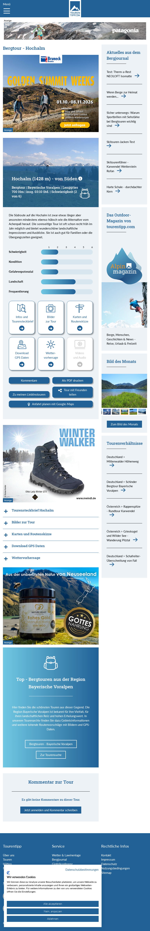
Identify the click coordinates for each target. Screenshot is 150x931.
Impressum (108, 859)
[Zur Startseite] (75, 8)
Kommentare (29, 380)
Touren (7, 859)
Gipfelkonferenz (62, 864)
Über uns (8, 855)
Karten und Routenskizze (79, 319)
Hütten (7, 864)
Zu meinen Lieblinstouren (29, 394)
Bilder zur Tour (51, 319)
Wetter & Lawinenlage (66, 855)
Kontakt (106, 855)
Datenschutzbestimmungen (82, 869)
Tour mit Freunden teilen (75, 392)
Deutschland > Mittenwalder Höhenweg (123, 459)
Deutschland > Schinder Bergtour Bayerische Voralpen (122, 486)
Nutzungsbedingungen (115, 868)
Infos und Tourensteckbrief (22, 319)
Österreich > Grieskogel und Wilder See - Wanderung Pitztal (122, 536)
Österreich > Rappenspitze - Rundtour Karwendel (123, 509)
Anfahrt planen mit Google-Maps (52, 404)
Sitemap (106, 872)
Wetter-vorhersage (51, 355)
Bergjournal (59, 859)
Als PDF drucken (72, 380)
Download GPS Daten (22, 355)
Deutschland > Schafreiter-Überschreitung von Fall (124, 558)
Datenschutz (109, 864)
